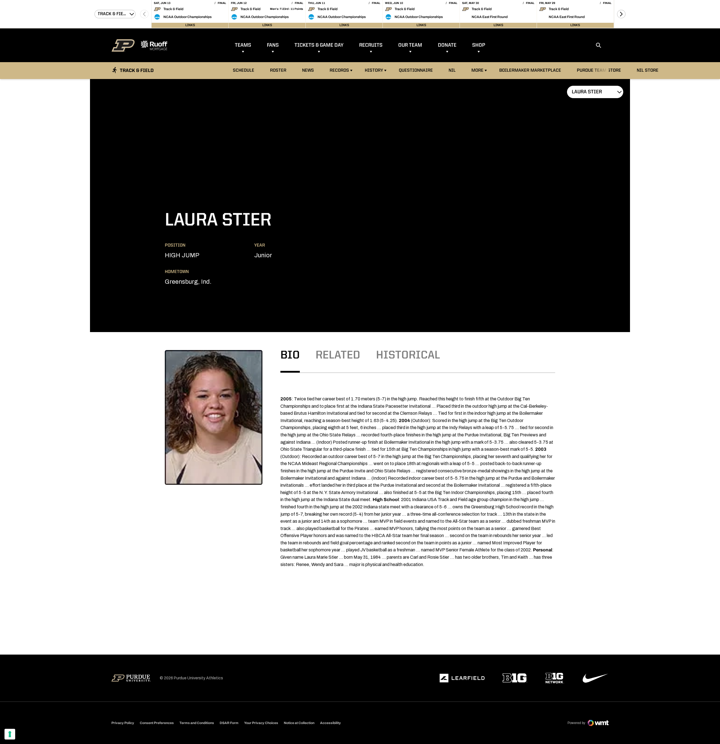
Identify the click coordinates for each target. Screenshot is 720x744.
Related (338, 355)
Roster (278, 70)
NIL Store (649, 70)
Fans (273, 45)
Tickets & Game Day (318, 45)
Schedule (243, 70)
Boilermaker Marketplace (530, 70)
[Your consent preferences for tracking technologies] (9, 734)
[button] (621, 14)
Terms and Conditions (196, 723)
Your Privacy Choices (261, 723)
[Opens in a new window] (462, 678)
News (308, 70)
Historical (408, 355)
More (477, 70)
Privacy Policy (122, 723)
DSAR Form (229, 723)
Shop (478, 45)
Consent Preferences (157, 723)
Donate (447, 45)
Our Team (410, 45)
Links (190, 25)
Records (339, 70)
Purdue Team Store (600, 70)
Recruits (370, 45)
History (374, 70)
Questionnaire (416, 70)
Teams (243, 45)
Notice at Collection (299, 723)
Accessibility (330, 723)
